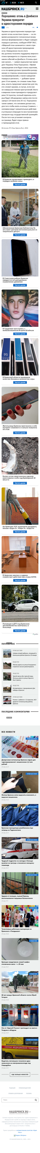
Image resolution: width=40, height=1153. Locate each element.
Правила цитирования (15, 1093)
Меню (37, 9)
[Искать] (35, 1100)
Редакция (12, 1088)
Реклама (29, 1093)
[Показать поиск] (35, 2)
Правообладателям (25, 1088)
